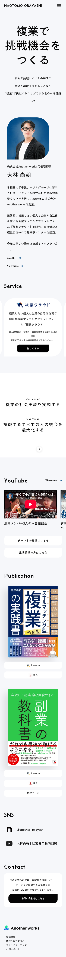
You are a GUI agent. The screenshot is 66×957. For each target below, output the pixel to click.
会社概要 (10, 937)
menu (59, 5)
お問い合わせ (13, 949)
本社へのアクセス (15, 941)
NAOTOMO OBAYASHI (23, 6)
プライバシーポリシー (17, 945)
